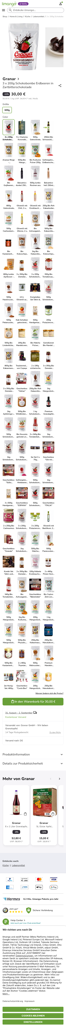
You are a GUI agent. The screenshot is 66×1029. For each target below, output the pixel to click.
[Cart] (25, 814)
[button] (20, 98)
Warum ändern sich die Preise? (49, 693)
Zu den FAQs (55, 732)
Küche (6, 865)
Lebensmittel (18, 865)
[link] (22, 130)
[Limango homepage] (9, 4)
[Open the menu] (3, 10)
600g (7, 110)
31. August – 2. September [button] (19, 712)
